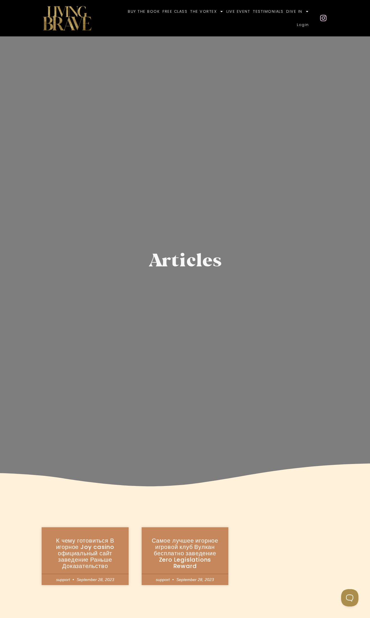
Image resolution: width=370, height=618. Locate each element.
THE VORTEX (203, 11)
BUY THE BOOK (144, 11)
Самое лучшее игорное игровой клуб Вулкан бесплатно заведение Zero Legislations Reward (185, 553)
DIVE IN (294, 11)
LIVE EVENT (238, 11)
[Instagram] (323, 18)
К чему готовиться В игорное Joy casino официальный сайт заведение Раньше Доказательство (85, 553)
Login (303, 24)
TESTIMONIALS (268, 11)
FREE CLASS (174, 11)
